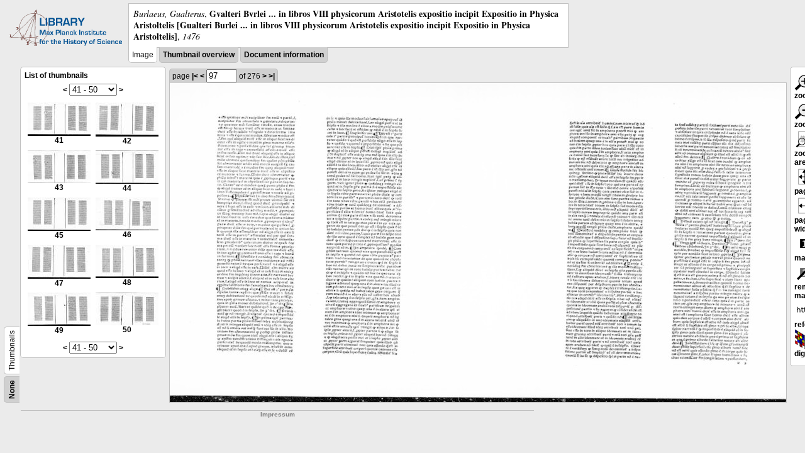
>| (272, 76)
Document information (284, 54)
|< (195, 76)
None (12, 389)
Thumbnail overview (199, 54)
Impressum (277, 414)
